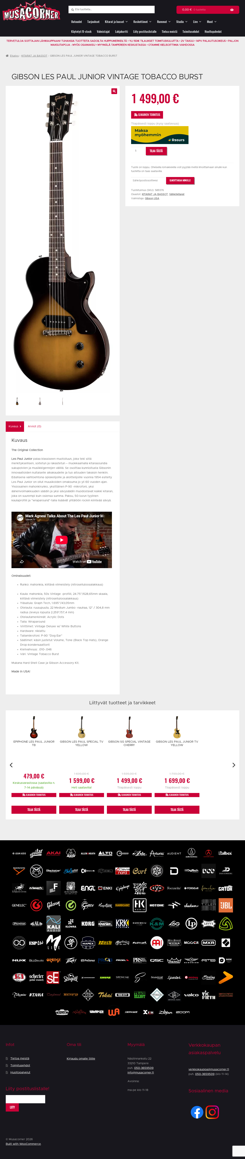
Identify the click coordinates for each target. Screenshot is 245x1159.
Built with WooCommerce (23, 1144)
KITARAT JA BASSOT (34, 56)
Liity (12, 1107)
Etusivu (14, 56)
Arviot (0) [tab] (34, 426)
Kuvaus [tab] (13, 426)
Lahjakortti (121, 32)
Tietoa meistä (169, 32)
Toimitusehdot (191, 32)
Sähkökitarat (176, 194)
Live (195, 22)
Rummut (162, 22)
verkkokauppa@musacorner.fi (209, 1069)
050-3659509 (144, 1068)
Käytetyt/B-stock (81, 32)
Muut (210, 22)
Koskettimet (140, 22)
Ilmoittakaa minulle (180, 180)
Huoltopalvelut (213, 32)
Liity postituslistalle (144, 32)
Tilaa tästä (156, 151)
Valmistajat (103, 32)
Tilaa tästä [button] (33, 810)
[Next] (233, 765)
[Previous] (12, 765)
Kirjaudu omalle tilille (81, 1058)
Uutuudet (76, 22)
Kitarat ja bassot (114, 22)
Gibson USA (152, 198)
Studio (180, 22)
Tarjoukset (93, 22)
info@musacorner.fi (141, 1072)
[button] (114, 91)
